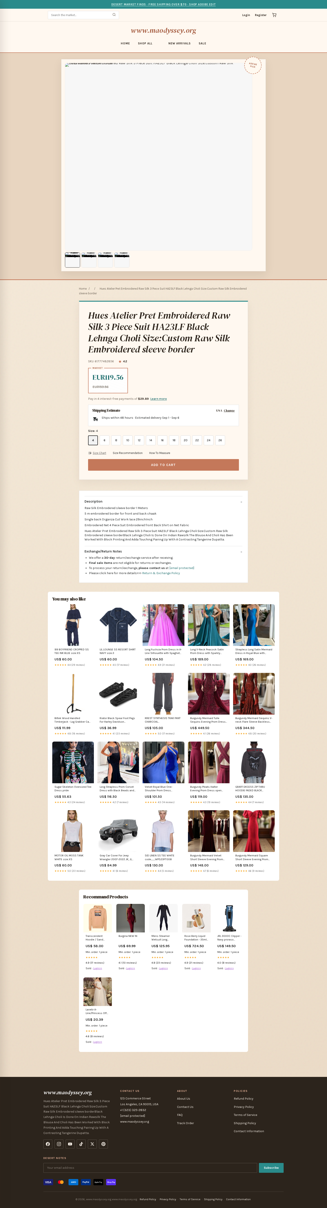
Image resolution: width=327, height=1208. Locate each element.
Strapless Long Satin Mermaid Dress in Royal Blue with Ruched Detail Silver (253, 651)
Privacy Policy (244, 1107)
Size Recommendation (128, 453)
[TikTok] (81, 1144)
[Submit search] (114, 15)
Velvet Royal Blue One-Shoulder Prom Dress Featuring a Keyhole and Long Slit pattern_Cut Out (162, 789)
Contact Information (249, 1131)
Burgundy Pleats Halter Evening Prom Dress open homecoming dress (206, 789)
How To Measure (159, 453)
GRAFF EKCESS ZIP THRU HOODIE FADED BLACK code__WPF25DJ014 (250, 789)
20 (186, 440)
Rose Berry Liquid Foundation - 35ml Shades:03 (195, 938)
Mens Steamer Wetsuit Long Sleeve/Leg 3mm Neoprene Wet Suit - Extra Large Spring (163, 938)
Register (261, 15)
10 (127, 440)
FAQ (180, 1115)
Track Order (185, 1123)
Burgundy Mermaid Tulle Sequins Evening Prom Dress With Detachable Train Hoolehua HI (208, 720)
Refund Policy (243, 1099)
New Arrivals (179, 43)
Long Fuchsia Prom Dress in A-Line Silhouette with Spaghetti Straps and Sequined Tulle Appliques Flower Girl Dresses (163, 651)
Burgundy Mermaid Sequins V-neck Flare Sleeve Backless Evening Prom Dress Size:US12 (253, 720)
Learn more (158, 399)
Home (125, 43)
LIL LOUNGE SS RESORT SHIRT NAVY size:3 (118, 651)
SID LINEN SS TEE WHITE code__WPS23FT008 (159, 857)
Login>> (97, 968)
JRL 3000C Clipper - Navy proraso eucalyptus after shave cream (229, 938)
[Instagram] (58, 1144)
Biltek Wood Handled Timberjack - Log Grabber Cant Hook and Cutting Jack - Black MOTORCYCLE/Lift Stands (72, 720)
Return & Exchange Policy (161, 573)
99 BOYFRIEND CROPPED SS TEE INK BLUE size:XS (71, 651)
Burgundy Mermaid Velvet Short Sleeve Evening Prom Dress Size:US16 (206, 857)
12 (139, 440)
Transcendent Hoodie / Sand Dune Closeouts (95, 938)
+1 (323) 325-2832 (133, 1110)
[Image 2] (89, 260)
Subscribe (271, 1168)
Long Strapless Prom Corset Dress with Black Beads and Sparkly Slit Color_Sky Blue (117, 789)
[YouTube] (70, 1144)
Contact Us (185, 1107)
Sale (202, 43)
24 (208, 440)
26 (220, 440)
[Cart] (274, 15)
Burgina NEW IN (128, 936)
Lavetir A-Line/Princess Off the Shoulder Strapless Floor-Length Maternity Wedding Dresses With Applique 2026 (96, 1011)
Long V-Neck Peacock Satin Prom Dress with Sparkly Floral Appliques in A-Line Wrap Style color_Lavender (207, 651)
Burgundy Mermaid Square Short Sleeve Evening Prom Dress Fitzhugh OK (251, 857)
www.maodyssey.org (163, 30)
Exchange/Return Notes (103, 551)
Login (246, 15)
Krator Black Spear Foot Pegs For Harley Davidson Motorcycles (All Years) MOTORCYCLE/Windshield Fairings (117, 720)
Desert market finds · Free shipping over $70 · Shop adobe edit (163, 4)
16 (162, 440)
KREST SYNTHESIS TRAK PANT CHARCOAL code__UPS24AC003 (163, 720)
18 (174, 440)
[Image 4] (121, 260)
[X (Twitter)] (92, 1144)
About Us (183, 1099)
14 (150, 440)
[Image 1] (72, 260)
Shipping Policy (245, 1123)
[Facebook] (47, 1144)
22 (197, 440)
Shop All (145, 43)
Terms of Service (245, 1115)
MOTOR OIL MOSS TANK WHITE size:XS (68, 857)
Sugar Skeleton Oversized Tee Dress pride (72, 788)
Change (229, 410)
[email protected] (181, 568)
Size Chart (99, 453)
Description (94, 501)
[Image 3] (105, 260)
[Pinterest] (103, 1144)
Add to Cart (163, 465)
